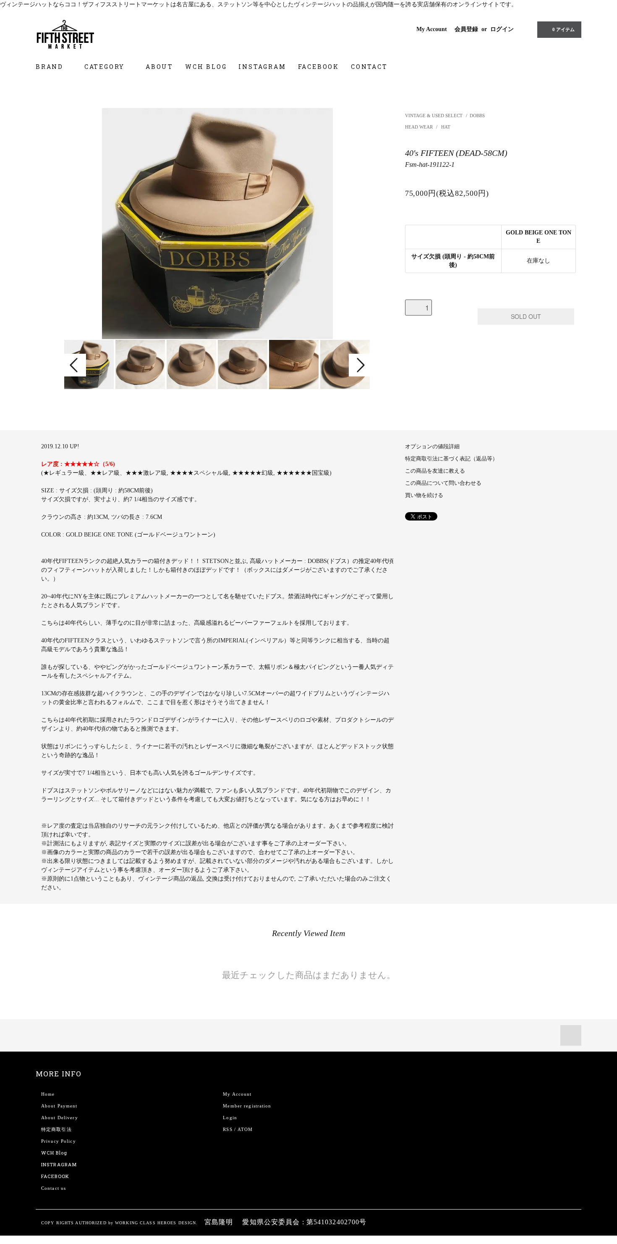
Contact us (53, 1188)
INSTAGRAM (262, 67)
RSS (227, 1129)
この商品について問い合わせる (443, 483)
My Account (431, 29)
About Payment (59, 1105)
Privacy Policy (58, 1141)
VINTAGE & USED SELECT (434, 115)
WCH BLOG (206, 67)
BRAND (51, 67)
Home (48, 1094)
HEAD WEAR (419, 126)
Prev (75, 365)
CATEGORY (105, 67)
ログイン (502, 29)
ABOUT (159, 67)
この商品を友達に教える (435, 471)
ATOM (245, 1129)
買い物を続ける (424, 495)
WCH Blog (54, 1152)
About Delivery (59, 1117)
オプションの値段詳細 (432, 447)
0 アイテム (563, 29)
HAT (445, 126)
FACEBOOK (318, 67)
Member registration (247, 1105)
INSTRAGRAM (59, 1164)
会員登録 (466, 29)
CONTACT (369, 67)
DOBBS (477, 115)
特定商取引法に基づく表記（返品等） (451, 459)
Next (360, 365)
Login (230, 1117)
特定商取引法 (56, 1129)
